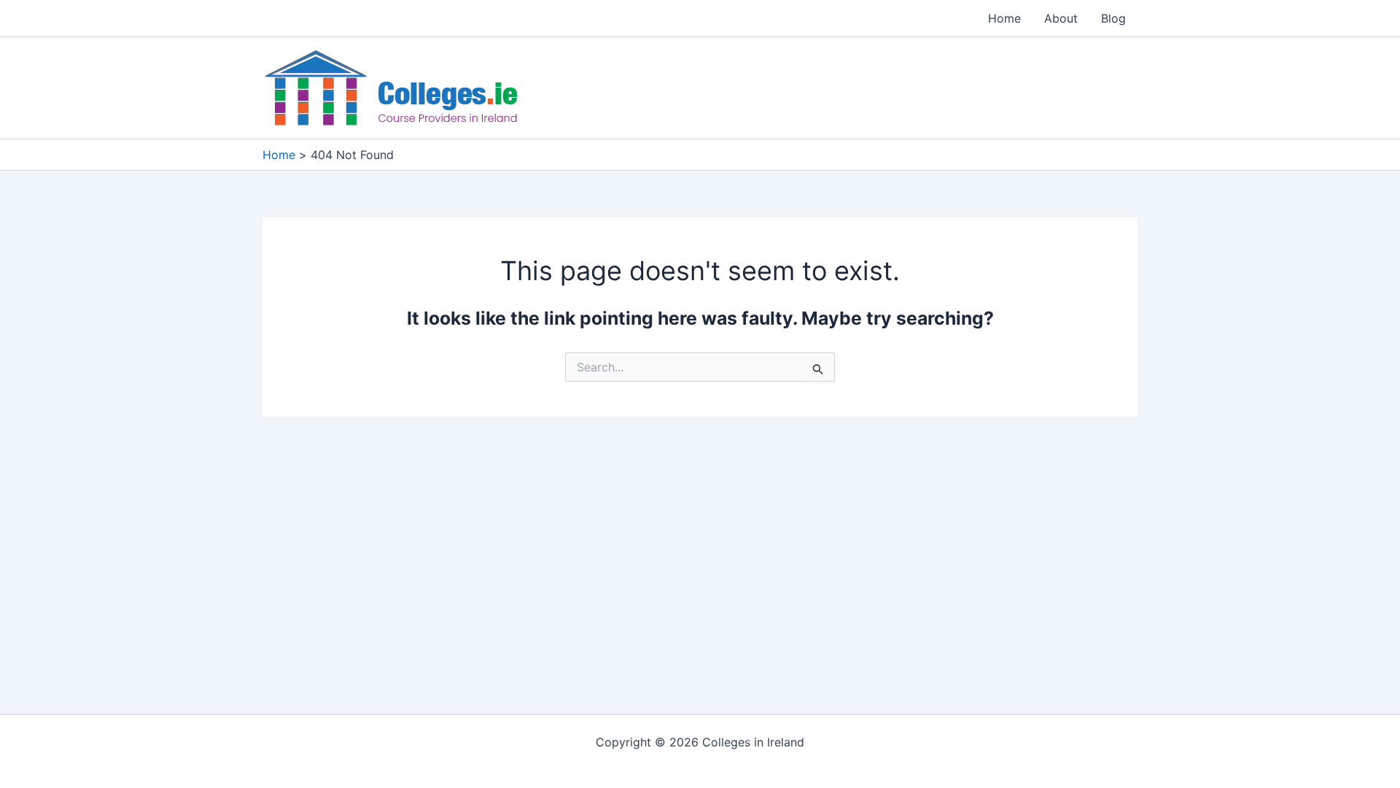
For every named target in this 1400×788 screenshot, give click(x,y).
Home (1004, 18)
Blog (1113, 18)
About (1061, 18)
